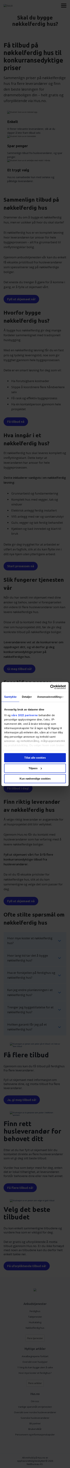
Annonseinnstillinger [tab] (50, 696)
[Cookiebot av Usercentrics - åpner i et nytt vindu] (50, 687)
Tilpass (33, 768)
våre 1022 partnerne (24, 715)
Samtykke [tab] (10, 696)
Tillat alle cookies (35, 757)
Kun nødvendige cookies (35, 778)
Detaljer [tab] (27, 696)
